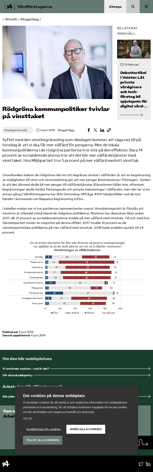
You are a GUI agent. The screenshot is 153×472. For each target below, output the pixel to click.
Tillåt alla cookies (42, 440)
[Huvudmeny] (146, 6)
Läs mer (27, 418)
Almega (115, 7)
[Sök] (133, 6)
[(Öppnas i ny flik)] (88, 130)
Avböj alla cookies (86, 429)
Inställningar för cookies (43, 429)
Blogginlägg (30, 19)
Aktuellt (11, 19)
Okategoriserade (15, 130)
